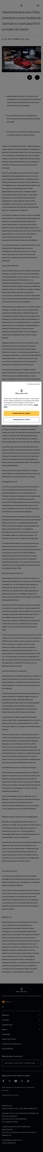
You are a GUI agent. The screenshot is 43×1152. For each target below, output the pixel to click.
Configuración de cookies (21, 419)
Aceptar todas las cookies (21, 413)
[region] (21, 403)
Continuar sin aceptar (33, 384)
